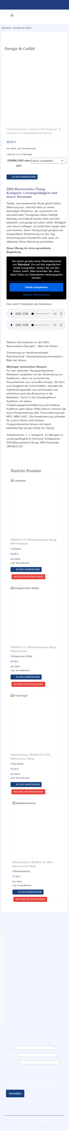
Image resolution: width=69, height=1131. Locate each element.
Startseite (6, 28)
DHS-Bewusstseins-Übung (23, 442)
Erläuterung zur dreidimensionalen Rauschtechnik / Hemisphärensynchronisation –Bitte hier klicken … (35, 356)
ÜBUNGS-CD (15, 446)
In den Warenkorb (24, 177)
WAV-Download (49, 442)
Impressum (32, 1121)
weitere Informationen (28, 576)
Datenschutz (56, 1121)
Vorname (11, 1055)
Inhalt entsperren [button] (36, 287)
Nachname (12, 1062)
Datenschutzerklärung (44, 1086)
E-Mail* (10, 1047)
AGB (44, 1121)
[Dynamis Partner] (34, 14)
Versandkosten (29, 148)
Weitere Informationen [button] (36, 294)
